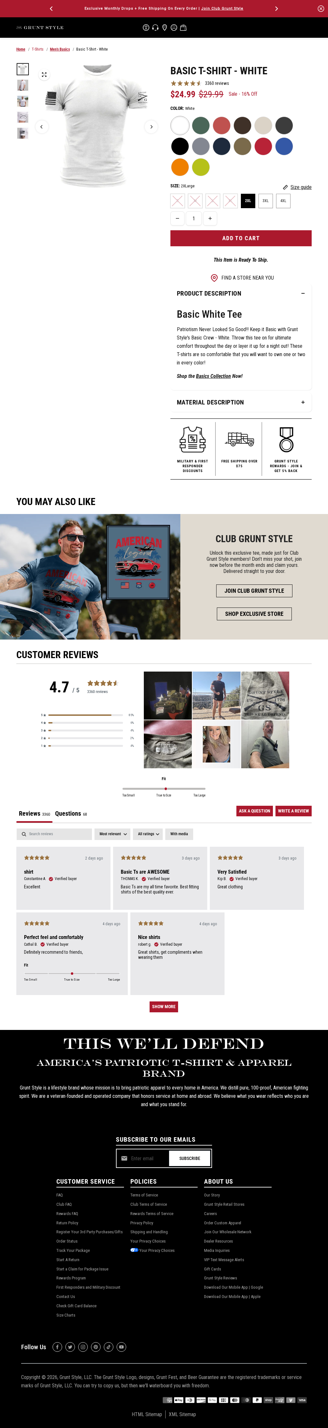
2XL (248, 201)
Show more (164, 1006)
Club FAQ (64, 1204)
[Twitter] (70, 1347)
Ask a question (254, 810)
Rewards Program (71, 1278)
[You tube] (121, 1347)
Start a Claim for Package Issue (82, 1269)
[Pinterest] (96, 1347)
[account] (174, 27)
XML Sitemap (182, 1414)
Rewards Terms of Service (151, 1213)
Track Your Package (73, 1250)
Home (20, 49)
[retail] (164, 27)
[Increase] (210, 218)
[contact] (155, 27)
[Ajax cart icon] (183, 27)
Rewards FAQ (67, 1213)
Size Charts (65, 1315)
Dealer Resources (218, 1241)
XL (230, 201)
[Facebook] (57, 1347)
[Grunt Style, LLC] (40, 27)
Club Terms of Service (148, 1204)
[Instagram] (83, 1347)
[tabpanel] (164, 923)
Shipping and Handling (149, 1231)
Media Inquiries (217, 1250)
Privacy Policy (141, 1222)
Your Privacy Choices (148, 1241)
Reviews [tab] (34, 813)
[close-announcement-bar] (321, 8)
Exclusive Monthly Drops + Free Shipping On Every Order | (164, 8)
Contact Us (65, 1296)
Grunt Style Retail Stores (224, 1204)
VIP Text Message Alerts (224, 1259)
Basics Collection (213, 376)
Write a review (293, 810)
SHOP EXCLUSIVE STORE (254, 613)
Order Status (67, 1241)
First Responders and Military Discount (88, 1287)
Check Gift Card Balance (76, 1305)
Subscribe (189, 1158)
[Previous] (52, 9)
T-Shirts (38, 49)
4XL (283, 201)
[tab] (71, 814)
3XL (266, 201)
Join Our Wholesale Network (227, 1231)
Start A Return (67, 1259)
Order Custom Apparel (222, 1222)
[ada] (146, 27)
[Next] (276, 9)
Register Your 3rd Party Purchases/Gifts (89, 1231)
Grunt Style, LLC (76, 1377)
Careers (210, 1213)
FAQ (59, 1195)
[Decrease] (177, 218)
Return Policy (67, 1222)
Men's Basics (60, 49)
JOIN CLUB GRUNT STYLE (254, 590)
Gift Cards (212, 1269)
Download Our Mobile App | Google (233, 1287)
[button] (87, 715)
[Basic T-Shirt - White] (44, 75)
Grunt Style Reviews (220, 1278)
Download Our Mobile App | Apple (232, 1296)
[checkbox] (179, 834)
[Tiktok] (108, 1347)
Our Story (212, 1195)
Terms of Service (144, 1195)
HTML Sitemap (147, 1414)
